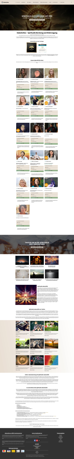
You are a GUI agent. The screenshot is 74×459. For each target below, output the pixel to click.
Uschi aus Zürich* (20, 106)
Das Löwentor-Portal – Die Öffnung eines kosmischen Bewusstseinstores (37, 266)
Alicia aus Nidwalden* (49, 106)
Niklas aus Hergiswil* (35, 161)
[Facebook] (35, 440)
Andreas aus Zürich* (35, 106)
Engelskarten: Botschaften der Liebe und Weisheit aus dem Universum (22, 280)
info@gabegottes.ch (37, 448)
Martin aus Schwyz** (49, 188)
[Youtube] (37, 440)
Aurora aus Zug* (34, 188)
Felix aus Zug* (20, 161)
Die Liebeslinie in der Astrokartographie (51, 266)
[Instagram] (39, 440)
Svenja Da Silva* (48, 161)
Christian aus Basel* (35, 79)
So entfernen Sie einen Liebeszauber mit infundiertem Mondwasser (51, 280)
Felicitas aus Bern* (49, 79)
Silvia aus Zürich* (20, 188)
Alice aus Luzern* (20, 79)
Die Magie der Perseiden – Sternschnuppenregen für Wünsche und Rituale (22, 266)
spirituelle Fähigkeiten (51, 55)
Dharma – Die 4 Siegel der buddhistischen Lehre (37, 280)
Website (47, 412)
